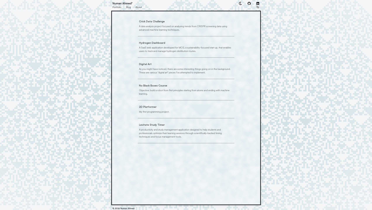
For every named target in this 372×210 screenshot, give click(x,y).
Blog (128, 7)
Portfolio (116, 7)
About (138, 7)
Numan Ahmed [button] (122, 3)
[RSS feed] (257, 7)
